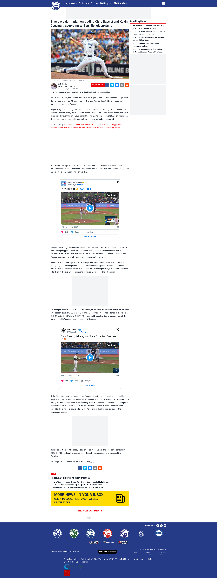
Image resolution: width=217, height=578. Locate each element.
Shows (94, 3)
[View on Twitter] (117, 183)
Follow (80, 185)
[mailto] (122, 85)
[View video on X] (90, 208)
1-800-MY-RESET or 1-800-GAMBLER (101, 559)
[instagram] (161, 525)
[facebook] (107, 85)
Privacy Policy (135, 553)
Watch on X (111, 195)
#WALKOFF (85, 189)
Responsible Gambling (162, 553)
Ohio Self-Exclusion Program (76, 562)
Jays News (71, 3)
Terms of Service (147, 553)
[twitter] (112, 85)
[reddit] (127, 85)
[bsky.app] (117, 85)
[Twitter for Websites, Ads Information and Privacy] (118, 227)
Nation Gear (121, 3)
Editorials (84, 3)
